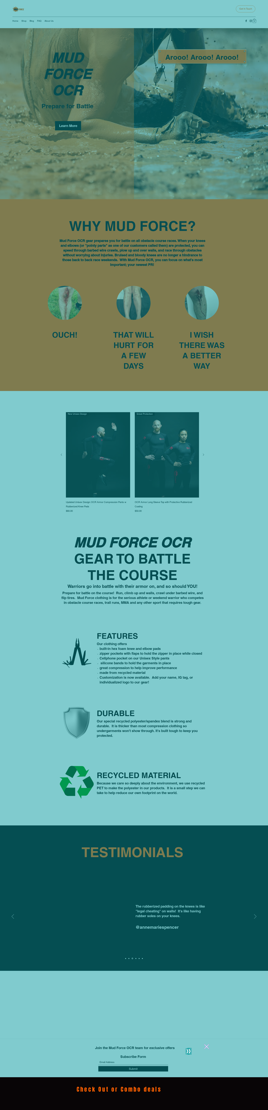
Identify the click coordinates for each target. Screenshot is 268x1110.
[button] (206, 1046)
